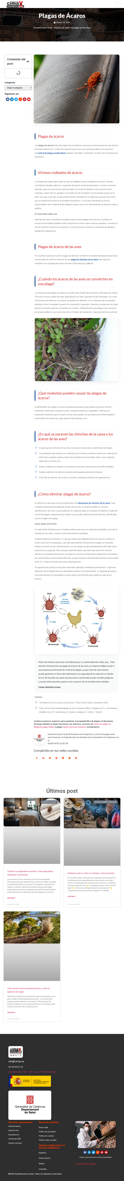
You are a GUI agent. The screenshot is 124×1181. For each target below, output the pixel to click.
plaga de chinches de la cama (84, 259)
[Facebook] (7, 99)
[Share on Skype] (76, 758)
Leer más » (11, 898)
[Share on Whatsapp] (63, 758)
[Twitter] (16, 99)
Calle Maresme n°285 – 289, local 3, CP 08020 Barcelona (32, 1072)
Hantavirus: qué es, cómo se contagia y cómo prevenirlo (91, 873)
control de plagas (45, 153)
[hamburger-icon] (117, 4)
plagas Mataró (49, 727)
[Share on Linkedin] (43, 758)
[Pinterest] (24, 99)
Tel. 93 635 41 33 (15, 1067)
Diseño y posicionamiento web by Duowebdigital (96, 1157)
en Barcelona (59, 153)
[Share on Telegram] (69, 758)
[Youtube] (29, 99)
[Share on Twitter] (49, 758)
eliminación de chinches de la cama (94, 503)
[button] (27, 61)
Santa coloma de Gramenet (74, 727)
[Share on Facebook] (36, 758)
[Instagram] (20, 99)
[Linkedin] (12, 99)
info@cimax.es (16, 1061)
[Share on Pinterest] (56, 758)
